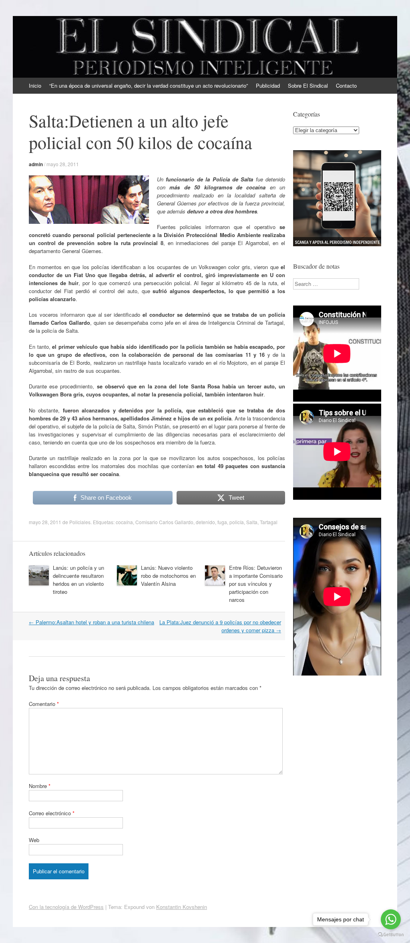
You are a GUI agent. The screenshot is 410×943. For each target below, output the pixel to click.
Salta (251, 522)
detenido (205, 522)
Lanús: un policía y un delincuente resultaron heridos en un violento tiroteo (78, 579)
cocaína (124, 522)
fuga (222, 522)
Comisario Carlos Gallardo (164, 522)
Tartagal (268, 522)
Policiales (79, 522)
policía (236, 522)
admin (36, 164)
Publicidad (268, 85)
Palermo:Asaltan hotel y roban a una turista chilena (91, 622)
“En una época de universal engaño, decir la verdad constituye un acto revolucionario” (148, 85)
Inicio (35, 85)
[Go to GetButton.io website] (391, 934)
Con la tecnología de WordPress (66, 907)
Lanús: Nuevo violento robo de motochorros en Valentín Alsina (168, 575)
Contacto (346, 85)
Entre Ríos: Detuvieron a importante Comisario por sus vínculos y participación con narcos (256, 583)
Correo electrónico (51, 813)
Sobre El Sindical (308, 85)
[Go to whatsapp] (391, 919)
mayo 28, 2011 (62, 164)
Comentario (44, 704)
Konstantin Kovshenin (181, 907)
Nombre (39, 786)
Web (34, 840)
